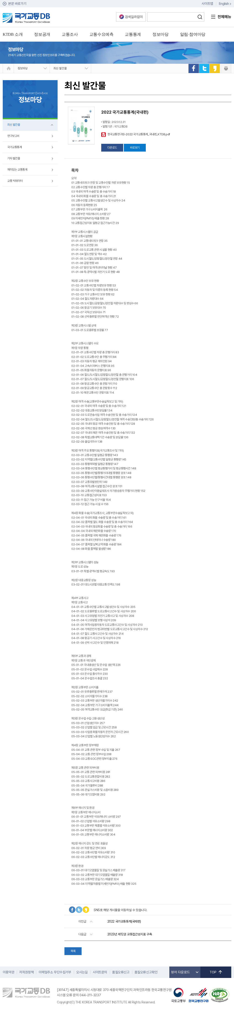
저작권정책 (26, 972)
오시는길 (82, 972)
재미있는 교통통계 (17, 169)
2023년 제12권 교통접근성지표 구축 (129, 934)
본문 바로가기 (17, 4)
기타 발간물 (13, 158)
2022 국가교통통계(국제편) (124, 921)
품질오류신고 (121, 972)
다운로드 (112, 147)
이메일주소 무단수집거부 (55, 972)
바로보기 (135, 147)
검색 (199, 17)
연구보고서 (13, 136)
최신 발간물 (60, 68)
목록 (73, 951)
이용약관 (8, 972)
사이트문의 (100, 972)
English (224, 4)
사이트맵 (207, 4)
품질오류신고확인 (146, 972)
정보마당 (23, 68)
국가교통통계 (14, 147)
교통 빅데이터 (14, 180)
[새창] (193, 68)
